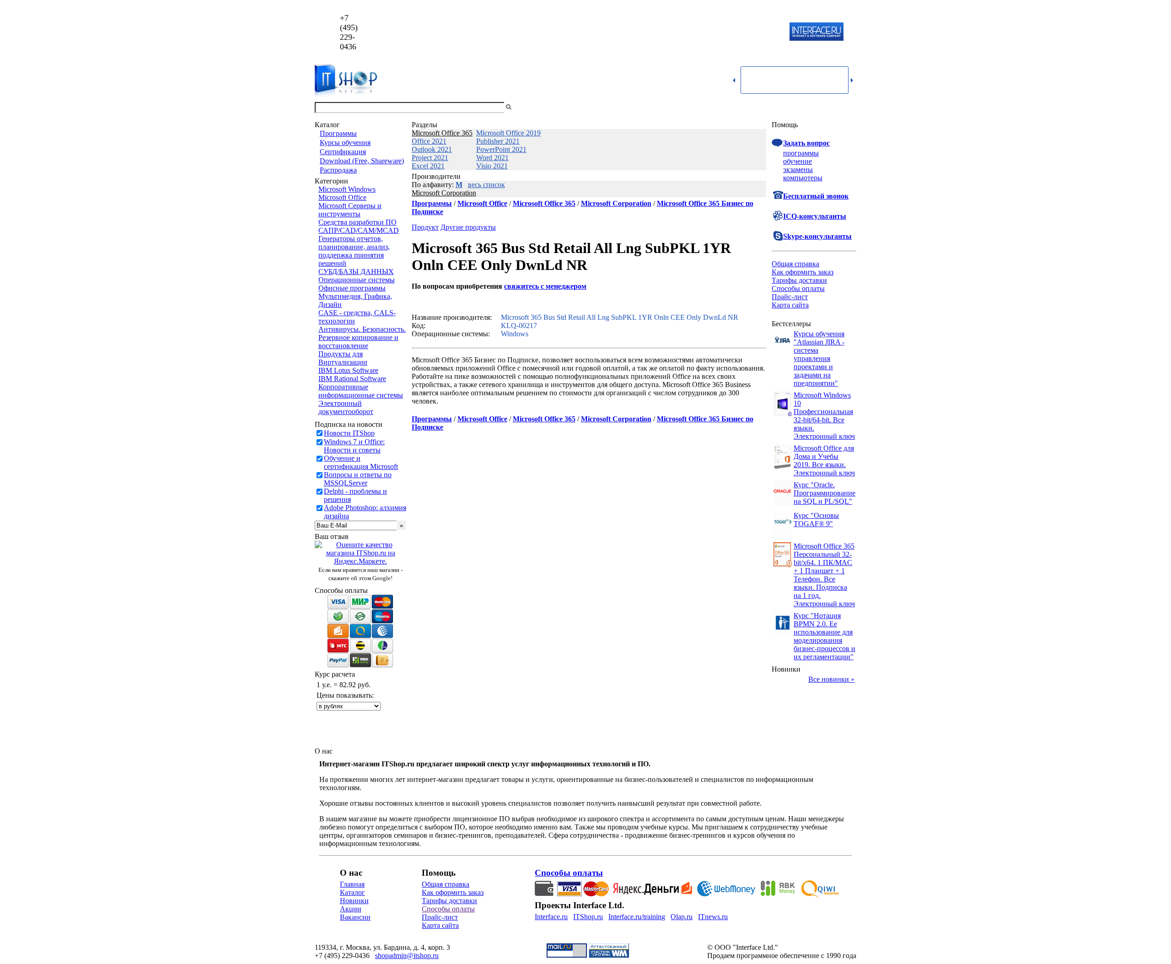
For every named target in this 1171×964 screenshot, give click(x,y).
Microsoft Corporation (444, 193)
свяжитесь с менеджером (545, 286)
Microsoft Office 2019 (508, 133)
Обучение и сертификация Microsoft (361, 462)
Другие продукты (468, 227)
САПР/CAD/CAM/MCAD (358, 230)
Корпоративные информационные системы (360, 391)
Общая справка (795, 264)
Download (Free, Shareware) (362, 161)
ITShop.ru (588, 917)
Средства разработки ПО (357, 222)
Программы (338, 133)
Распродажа (338, 170)
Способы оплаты (798, 288)
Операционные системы (356, 280)
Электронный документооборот (345, 407)
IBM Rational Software (352, 378)
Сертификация (343, 152)
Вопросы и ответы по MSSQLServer (358, 479)
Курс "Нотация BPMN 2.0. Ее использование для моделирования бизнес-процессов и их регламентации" (824, 636)
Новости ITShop (349, 433)
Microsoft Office (342, 197)
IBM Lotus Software (348, 370)
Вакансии (355, 917)
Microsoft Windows (347, 189)
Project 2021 (430, 158)
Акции (350, 909)
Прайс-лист (790, 297)
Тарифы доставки (799, 280)
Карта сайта (790, 305)
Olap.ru (682, 917)
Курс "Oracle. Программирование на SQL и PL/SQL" (824, 493)
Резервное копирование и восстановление (358, 342)
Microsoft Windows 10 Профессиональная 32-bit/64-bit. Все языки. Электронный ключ (824, 415)
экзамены (798, 169)
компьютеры (802, 178)
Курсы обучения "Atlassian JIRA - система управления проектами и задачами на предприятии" (819, 358)
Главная (352, 884)
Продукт (425, 227)
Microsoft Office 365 (442, 133)
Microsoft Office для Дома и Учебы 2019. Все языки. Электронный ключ (824, 460)
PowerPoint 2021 (501, 149)
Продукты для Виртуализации (342, 358)
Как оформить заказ (802, 272)
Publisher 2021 (498, 141)
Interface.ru (551, 917)
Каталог (352, 892)
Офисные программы (352, 288)
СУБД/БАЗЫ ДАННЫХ (356, 271)
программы (801, 153)
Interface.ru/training (636, 917)
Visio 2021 (492, 166)
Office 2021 (429, 141)
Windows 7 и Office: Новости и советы (354, 446)
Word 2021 (492, 158)
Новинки (354, 901)
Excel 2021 (428, 166)
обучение (797, 161)
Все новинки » (831, 679)
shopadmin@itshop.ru (703, 32)
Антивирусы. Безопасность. (362, 329)
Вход (848, 107)
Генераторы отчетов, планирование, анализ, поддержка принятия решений (354, 251)
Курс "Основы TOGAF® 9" (816, 520)
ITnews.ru (713, 917)
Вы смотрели (528, 107)
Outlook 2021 (432, 149)
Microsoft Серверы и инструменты (349, 210)
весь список (486, 184)
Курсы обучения (345, 142)
